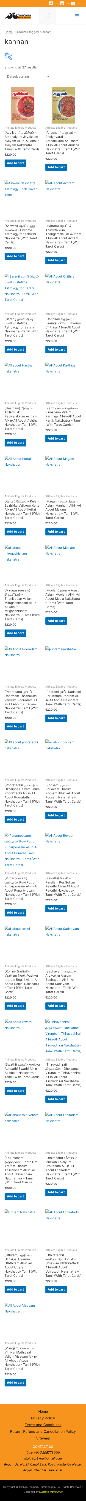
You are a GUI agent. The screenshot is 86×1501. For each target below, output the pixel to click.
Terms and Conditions (43, 1425)
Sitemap (43, 1438)
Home (9, 32)
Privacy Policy (43, 1418)
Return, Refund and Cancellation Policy (43, 1431)
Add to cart (15, 163)
